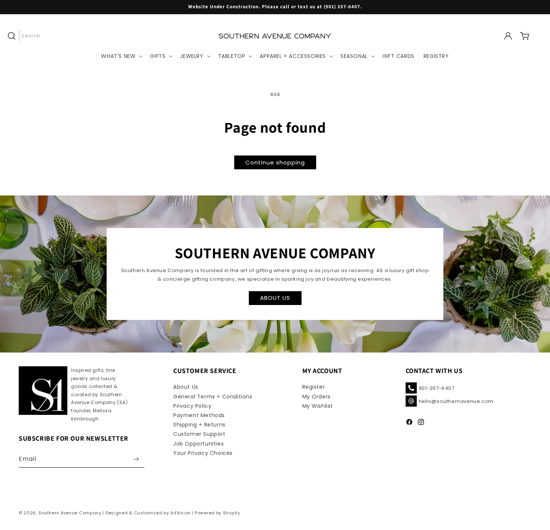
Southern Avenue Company (70, 513)
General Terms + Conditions (213, 396)
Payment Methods (199, 415)
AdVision (180, 513)
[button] (27, 36)
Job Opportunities (198, 443)
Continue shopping (275, 162)
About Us (185, 387)
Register (313, 387)
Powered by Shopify (217, 513)
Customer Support (199, 434)
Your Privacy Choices (203, 453)
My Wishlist (317, 406)
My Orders (316, 396)
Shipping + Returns (199, 424)
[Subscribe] (136, 459)
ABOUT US (275, 298)
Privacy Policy (192, 406)
